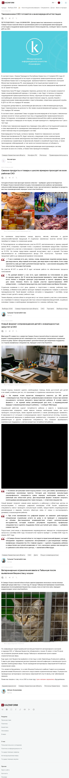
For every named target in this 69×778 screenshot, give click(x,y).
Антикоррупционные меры (9, 755)
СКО (42, 309)
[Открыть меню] (66, 2)
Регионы (43, 155)
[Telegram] (9, 18)
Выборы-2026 (12, 8)
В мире (3, 734)
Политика (4, 724)
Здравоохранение (9, 686)
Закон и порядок (61, 8)
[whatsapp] (6, 18)
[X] (16, 18)
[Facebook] (13, 18)
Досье (52, 8)
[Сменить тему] (60, 2)
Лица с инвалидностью (49, 555)
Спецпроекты (45, 8)
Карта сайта (5, 770)
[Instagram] (2, 18)
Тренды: (4, 7)
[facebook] (16, 709)
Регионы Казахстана (52, 686)
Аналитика (4, 727)
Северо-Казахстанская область (13, 155)
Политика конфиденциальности (11, 748)
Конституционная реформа (31, 8)
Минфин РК (32, 155)
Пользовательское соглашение (11, 745)
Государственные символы (10, 752)
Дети (36, 555)
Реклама (4, 777)
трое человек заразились (45, 679)
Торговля (50, 309)
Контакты (4, 773)
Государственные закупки (9, 759)
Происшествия (6, 720)
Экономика (5, 731)
